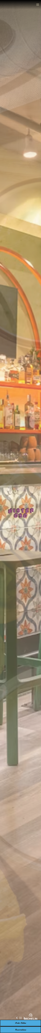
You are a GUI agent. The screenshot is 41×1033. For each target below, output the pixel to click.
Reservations (20, 1029)
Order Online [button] (20, 1023)
